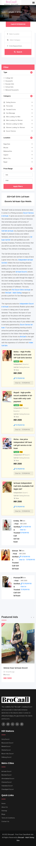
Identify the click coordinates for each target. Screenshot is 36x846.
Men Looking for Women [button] (14, 120)
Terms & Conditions (8, 818)
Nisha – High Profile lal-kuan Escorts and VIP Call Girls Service (23, 355)
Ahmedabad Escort (8, 778)
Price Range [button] (8, 169)
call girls (11, 12)
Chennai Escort (7, 782)
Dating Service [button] (11, 102)
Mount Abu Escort (8, 754)
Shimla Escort (6, 750)
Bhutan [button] (6, 148)
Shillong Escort (6, 757)
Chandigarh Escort (8, 789)
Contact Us (5, 821)
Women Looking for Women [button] (15, 127)
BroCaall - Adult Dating (13, 293)
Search (19, 52)
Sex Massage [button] (10, 113)
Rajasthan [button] (7, 144)
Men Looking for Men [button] (13, 117)
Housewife (9, 81)
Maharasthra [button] (8, 151)
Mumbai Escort (7, 775)
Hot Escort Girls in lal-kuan (21, 290)
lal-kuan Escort (6, 771)
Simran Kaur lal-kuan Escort (16, 668)
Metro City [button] (7, 158)
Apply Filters (18, 186)
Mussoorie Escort (7, 743)
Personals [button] (9, 106)
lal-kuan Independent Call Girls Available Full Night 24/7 (23, 486)
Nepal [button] (5, 162)
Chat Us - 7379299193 (22, 383)
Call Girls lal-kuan (7, 231)
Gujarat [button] (6, 155)
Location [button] (7, 138)
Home (4, 12)
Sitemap (4, 811)
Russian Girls (10, 84)
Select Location (14, 34)
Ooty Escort (6, 739)
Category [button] (7, 96)
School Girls (9, 87)
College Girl (9, 78)
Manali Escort (6, 746)
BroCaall (23, 337)
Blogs (3, 814)
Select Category (15, 40)
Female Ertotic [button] (11, 109)
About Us (5, 807)
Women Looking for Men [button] (14, 124)
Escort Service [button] (11, 131)
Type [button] (5, 72)
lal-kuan (19, 12)
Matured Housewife (12, 90)
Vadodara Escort (7, 786)
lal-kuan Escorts (21, 272)
